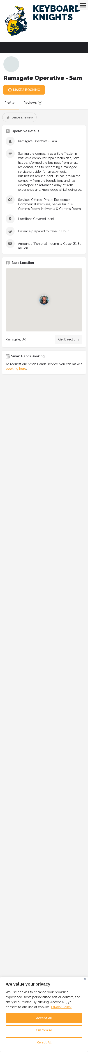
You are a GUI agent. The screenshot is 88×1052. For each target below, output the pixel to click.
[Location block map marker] (44, 300)
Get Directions (68, 339)
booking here (16, 368)
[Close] (85, 979)
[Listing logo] (11, 64)
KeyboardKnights (57, 13)
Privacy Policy (61, 1007)
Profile (9, 102)
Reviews (32, 102)
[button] (83, 5)
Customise (44, 1030)
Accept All (44, 1018)
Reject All (44, 1042)
